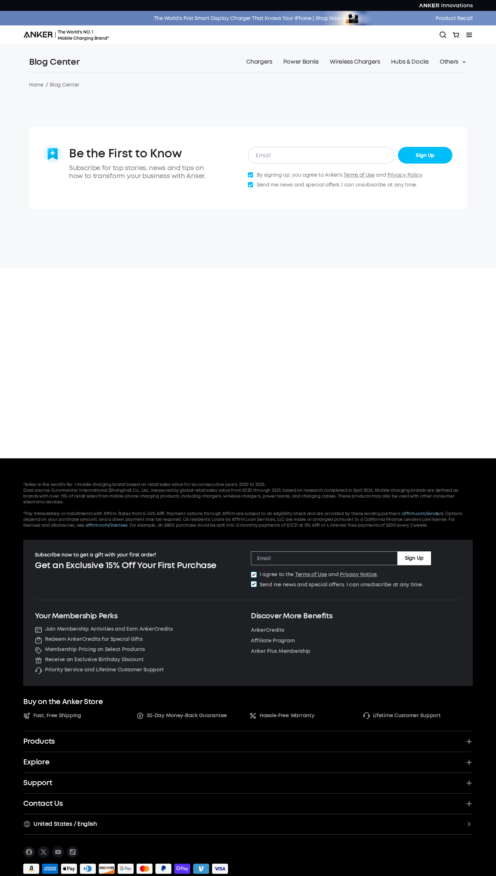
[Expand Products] (469, 741)
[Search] (443, 35)
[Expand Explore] (469, 762)
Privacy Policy (404, 175)
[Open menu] (469, 35)
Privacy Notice (358, 574)
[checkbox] (254, 575)
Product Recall (454, 18)
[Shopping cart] (456, 35)
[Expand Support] (469, 783)
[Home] (68, 35)
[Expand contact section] (469, 803)
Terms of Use (358, 175)
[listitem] (29, 852)
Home (36, 84)
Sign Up (425, 155)
